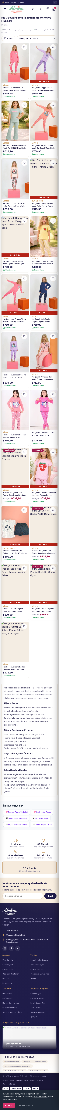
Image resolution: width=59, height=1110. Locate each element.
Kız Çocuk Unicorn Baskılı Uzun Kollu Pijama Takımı (42, 204)
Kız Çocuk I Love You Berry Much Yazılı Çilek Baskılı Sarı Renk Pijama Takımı (44, 262)
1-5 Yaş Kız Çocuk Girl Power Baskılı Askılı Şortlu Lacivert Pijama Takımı (13, 494)
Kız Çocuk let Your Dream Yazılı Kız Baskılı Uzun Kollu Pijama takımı (43, 147)
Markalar (6, 978)
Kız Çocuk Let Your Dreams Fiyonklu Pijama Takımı (14, 376)
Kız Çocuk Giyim (37, 998)
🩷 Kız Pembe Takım (42, 812)
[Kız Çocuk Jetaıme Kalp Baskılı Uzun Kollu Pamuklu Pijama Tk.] (15, 63)
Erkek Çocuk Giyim (38, 1003)
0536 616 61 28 (55, 2)
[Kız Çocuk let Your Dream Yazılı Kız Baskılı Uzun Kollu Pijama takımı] (43, 121)
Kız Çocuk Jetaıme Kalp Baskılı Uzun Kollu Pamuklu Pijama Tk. (14, 89)
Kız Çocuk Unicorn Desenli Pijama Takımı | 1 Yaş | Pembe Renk (14, 436)
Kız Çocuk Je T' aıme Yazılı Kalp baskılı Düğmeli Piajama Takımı (15, 320)
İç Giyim (33, 1017)
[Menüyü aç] (5, 9)
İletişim (33, 978)
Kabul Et (8, 1105)
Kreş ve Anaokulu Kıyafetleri (35, 1062)
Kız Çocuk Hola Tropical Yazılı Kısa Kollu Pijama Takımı (13, 610)
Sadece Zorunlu (26, 1105)
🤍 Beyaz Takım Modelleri (16, 824)
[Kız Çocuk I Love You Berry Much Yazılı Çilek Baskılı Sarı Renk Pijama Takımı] (43, 236)
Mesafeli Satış (22, 1080)
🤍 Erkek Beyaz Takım (42, 824)
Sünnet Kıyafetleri (12, 1062)
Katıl (50, 896)
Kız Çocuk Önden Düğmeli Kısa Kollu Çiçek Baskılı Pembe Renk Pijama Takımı (43, 610)
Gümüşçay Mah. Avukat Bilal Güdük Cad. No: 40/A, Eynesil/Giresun (27, 940)
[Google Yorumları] (17, 948)
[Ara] (33, 9)
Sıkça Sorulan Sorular (39, 960)
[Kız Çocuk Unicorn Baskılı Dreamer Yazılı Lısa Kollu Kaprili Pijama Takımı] (15, 642)
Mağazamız (7, 998)
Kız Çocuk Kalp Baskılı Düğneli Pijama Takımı (41, 320)
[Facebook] (11, 948)
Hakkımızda (7, 994)
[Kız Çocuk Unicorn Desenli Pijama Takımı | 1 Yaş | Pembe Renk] (15, 410)
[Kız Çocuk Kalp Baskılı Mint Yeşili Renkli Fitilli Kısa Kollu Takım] (15, 121)
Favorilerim (7, 983)
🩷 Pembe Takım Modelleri (17, 812)
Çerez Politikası (8, 1084)
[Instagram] (4, 948)
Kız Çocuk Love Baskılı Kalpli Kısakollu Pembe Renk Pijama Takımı (44, 494)
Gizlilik (5, 1080)
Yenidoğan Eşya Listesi (40, 974)
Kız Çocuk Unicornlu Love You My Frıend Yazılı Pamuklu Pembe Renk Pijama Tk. (43, 434)
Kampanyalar (7, 965)
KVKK (12, 1080)
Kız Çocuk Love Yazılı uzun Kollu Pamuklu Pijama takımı (14, 204)
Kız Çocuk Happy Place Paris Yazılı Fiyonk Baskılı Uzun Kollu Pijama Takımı (42, 89)
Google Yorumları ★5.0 (12, 1012)
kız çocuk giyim (15, 765)
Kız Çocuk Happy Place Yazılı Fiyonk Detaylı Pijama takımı (14, 262)
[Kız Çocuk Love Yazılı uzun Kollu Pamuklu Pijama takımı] (15, 179)
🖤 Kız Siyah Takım (40, 818)
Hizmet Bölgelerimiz (10, 1003)
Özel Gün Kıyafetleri (10, 974)
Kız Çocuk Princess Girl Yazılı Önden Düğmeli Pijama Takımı (44, 378)
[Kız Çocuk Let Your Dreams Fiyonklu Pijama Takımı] (15, 352)
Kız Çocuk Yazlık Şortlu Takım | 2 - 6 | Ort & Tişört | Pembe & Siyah (14, 552)
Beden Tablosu (36, 969)
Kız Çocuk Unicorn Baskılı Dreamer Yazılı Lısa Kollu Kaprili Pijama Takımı (14, 668)
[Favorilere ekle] (24, 47)
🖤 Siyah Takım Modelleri (16, 818)
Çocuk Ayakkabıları (38, 1012)
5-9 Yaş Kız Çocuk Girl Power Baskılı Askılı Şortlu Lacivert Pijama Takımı (42, 552)
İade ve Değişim (37, 965)
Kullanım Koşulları (37, 1080)
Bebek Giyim (35, 994)
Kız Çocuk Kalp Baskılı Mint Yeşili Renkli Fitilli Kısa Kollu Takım (14, 147)
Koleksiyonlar (8, 969)
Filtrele (10, 38)
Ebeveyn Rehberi (9, 1008)
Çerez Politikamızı (40, 1096)
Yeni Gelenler (8, 960)
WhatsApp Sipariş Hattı (15, 935)
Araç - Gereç (35, 1008)
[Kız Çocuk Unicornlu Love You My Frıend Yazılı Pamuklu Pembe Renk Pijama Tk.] (43, 410)
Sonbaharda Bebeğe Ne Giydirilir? (18, 1066)
